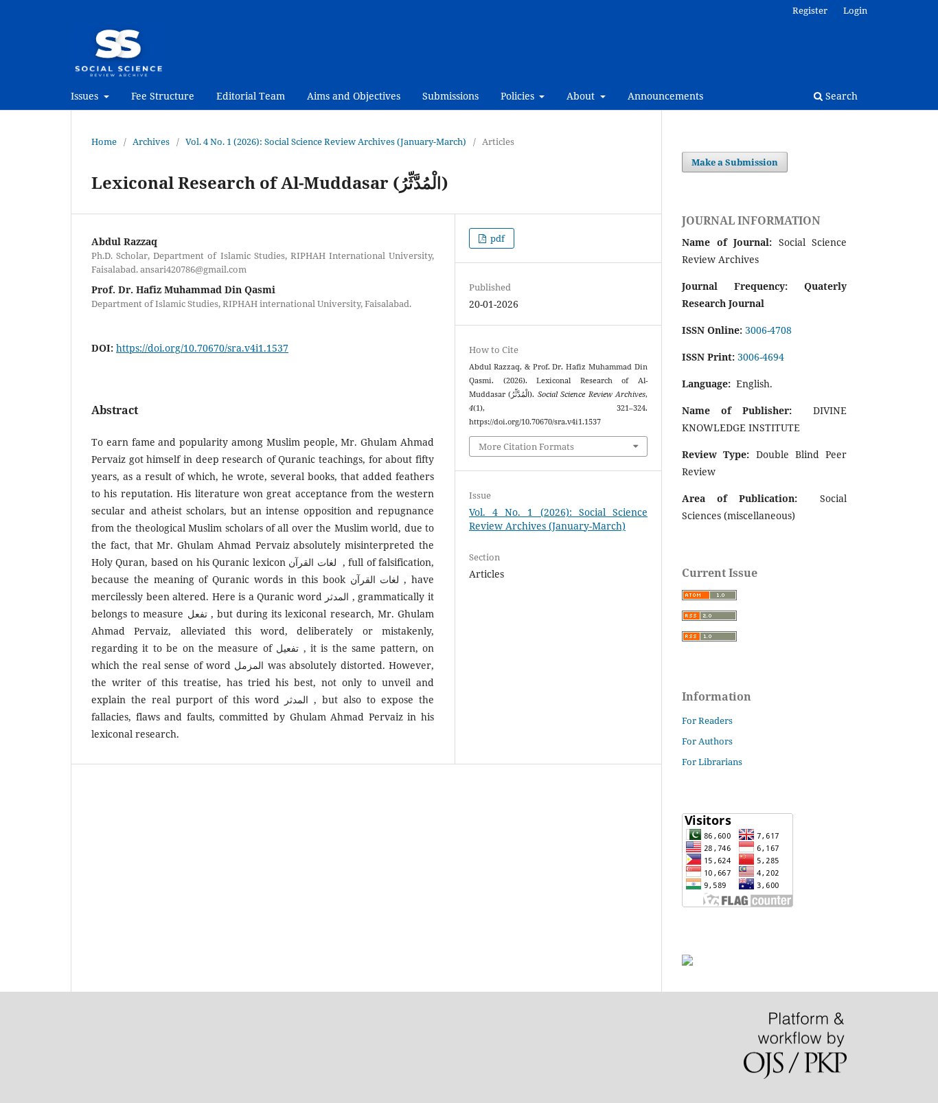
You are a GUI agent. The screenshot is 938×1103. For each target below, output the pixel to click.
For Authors (707, 741)
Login (855, 10)
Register (809, 10)
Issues (86, 95)
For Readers (707, 720)
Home (104, 141)
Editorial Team (250, 95)
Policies (519, 95)
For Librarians (712, 761)
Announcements (665, 95)
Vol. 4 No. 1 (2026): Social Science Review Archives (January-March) (325, 141)
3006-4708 (768, 330)
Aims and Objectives (353, 95)
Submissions (450, 95)
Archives (151, 141)
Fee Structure (162, 95)
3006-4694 (760, 356)
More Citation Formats (526, 446)
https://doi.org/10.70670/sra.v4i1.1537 (202, 347)
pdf (496, 238)
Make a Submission (734, 162)
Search (840, 95)
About (582, 95)
